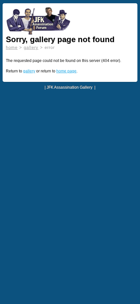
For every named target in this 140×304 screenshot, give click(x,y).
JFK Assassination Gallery (69, 87)
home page (66, 71)
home (12, 47)
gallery (31, 47)
